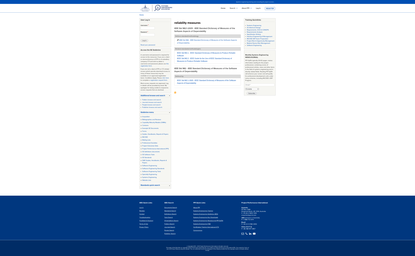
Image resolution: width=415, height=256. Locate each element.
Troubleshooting (144, 217)
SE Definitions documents (151, 152)
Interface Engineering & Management (259, 36)
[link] (155, 96)
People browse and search (151, 105)
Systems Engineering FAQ (202, 224)
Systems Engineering (149, 177)
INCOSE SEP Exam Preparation (257, 39)
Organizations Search (171, 221)
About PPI (196, 208)
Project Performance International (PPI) (155, 149)
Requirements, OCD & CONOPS (258, 30)
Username (144, 25)
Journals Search (169, 227)
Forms (144, 131)
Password (144, 32)
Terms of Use (143, 224)
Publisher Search (170, 234)
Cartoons (145, 125)
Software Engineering (149, 166)
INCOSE (145, 137)
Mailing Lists (146, 140)
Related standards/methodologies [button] (188, 49)
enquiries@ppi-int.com (248, 215)
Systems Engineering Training (203, 211)
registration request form (158, 80)
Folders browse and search (151, 100)
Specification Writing (254, 34)
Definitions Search (170, 214)
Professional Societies (149, 143)
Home (223, 8)
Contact (141, 214)
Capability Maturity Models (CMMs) (154, 122)
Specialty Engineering (149, 174)
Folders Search (169, 224)
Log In (258, 8)
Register (270, 8)
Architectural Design (254, 28)
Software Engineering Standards (153, 168)
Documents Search (170, 208)
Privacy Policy (143, 227)
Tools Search (168, 217)
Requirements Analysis (255, 32)
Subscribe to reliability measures (175, 93)
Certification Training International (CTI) (206, 227)
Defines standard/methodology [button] (187, 36)
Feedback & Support (146, 221)
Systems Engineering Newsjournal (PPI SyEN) (208, 221)
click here (165, 78)
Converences (197, 230)
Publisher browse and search (152, 107)
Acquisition (146, 117)
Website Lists (146, 180)
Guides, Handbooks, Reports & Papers (155, 134)
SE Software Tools (148, 155)
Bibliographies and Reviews (151, 119)
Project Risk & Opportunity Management (260, 41)
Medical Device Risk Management (258, 43)
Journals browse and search (152, 102)
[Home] (156, 8)
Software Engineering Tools (151, 171)
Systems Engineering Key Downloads (205, 217)
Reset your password (148, 45)
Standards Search (170, 211)
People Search (169, 230)
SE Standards (147, 157)
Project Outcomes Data (150, 146)
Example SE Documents (150, 128)
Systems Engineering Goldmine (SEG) (205, 214)
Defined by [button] (179, 76)
